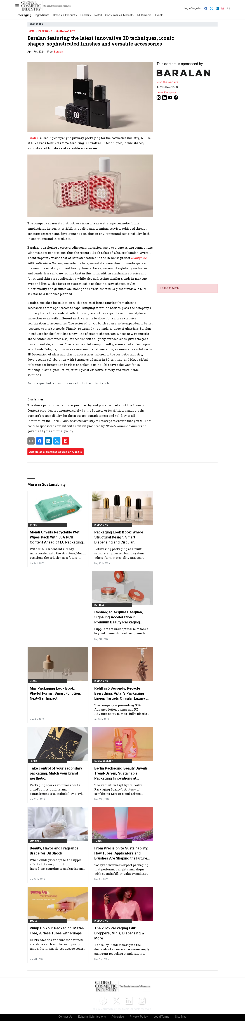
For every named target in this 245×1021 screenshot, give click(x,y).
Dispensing (101, 524)
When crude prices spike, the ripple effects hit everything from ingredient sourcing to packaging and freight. (57, 864)
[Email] (31, 441)
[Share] (39, 441)
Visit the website (167, 82)
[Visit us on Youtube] (170, 97)
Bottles (99, 604)
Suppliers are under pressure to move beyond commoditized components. (121, 631)
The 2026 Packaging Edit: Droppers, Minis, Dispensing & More (119, 933)
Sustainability (65, 31)
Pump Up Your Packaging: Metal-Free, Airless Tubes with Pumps (57, 930)
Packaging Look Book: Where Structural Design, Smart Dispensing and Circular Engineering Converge (118, 537)
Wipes (33, 524)
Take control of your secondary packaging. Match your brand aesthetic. (56, 773)
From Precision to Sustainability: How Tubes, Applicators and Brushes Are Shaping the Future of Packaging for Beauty (121, 853)
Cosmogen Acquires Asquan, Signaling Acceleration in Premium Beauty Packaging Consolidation (118, 617)
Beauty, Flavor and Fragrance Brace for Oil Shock (54, 850)
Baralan (58, 51)
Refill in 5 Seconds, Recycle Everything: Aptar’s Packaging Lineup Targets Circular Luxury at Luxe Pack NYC (121, 693)
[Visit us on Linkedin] (164, 97)
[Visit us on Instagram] (159, 97)
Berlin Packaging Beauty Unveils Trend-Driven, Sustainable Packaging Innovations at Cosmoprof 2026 (121, 773)
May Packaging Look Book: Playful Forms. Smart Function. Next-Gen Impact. (55, 693)
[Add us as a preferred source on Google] (65, 441)
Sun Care (35, 840)
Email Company (166, 92)
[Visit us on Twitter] (116, 1000)
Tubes (98, 840)
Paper (33, 760)
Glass (33, 681)
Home (30, 31)
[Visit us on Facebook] (176, 97)
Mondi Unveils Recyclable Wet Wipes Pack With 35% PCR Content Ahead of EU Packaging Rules (56, 537)
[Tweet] (56, 441)
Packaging (45, 31)
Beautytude (139, 258)
